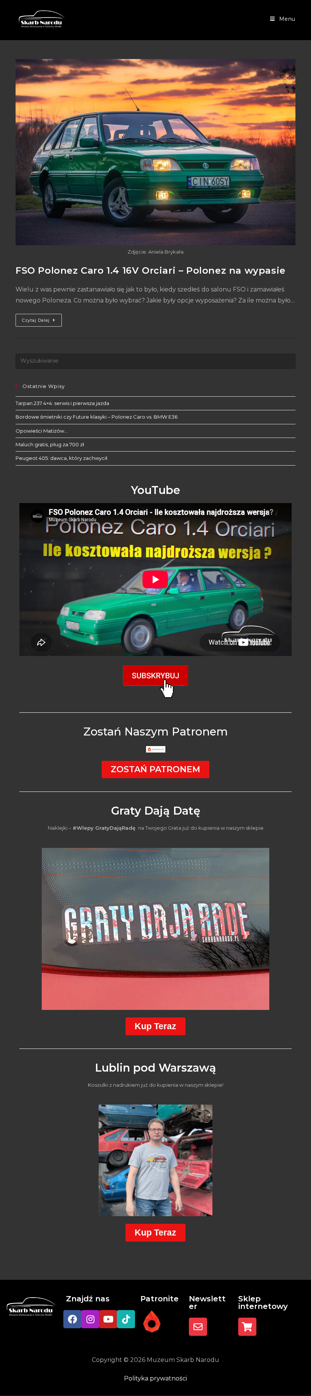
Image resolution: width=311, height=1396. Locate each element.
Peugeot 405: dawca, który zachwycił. (62, 458)
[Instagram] (90, 1319)
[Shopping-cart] (247, 1327)
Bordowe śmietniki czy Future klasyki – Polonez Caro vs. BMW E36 (96, 417)
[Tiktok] (126, 1319)
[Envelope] (198, 1327)
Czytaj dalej (42, 318)
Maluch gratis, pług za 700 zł (50, 444)
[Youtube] (108, 1319)
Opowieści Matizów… (42, 431)
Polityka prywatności (155, 1378)
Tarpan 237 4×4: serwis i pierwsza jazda (62, 403)
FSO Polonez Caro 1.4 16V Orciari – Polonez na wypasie (151, 270)
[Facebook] (72, 1319)
